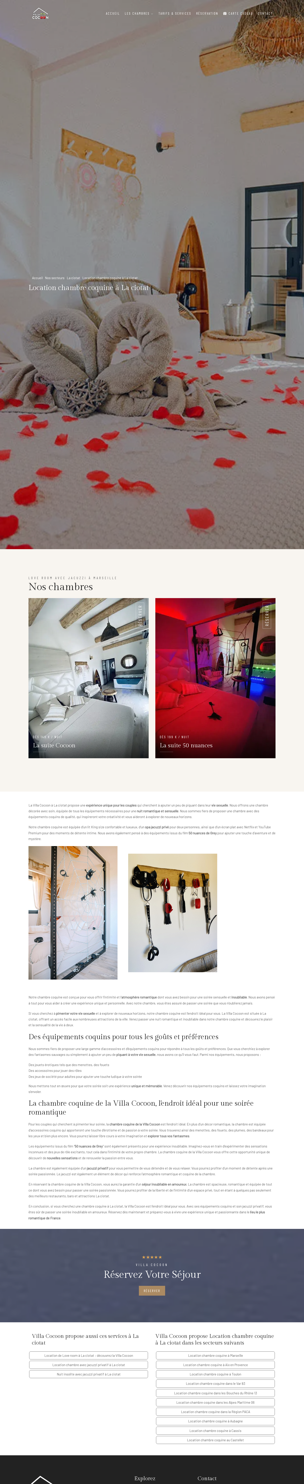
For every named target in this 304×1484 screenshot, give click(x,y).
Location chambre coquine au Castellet (215, 1440)
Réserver (140, 615)
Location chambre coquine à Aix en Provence (215, 1365)
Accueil (113, 13)
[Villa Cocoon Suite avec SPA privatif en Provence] (40, 13)
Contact (265, 13)
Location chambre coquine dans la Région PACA (215, 1412)
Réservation (207, 13)
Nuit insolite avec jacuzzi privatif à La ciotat (89, 1374)
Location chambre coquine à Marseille (215, 1355)
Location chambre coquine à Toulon (215, 1374)
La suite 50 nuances (186, 745)
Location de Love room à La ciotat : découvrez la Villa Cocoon (88, 1355)
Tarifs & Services (174, 13)
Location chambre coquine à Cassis (215, 1431)
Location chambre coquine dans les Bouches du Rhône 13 (215, 1393)
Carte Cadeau (240, 13)
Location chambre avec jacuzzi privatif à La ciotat (88, 1365)
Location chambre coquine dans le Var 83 (215, 1383)
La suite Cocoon (54, 745)
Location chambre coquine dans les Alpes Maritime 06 (215, 1402)
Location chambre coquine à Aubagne (215, 1421)
